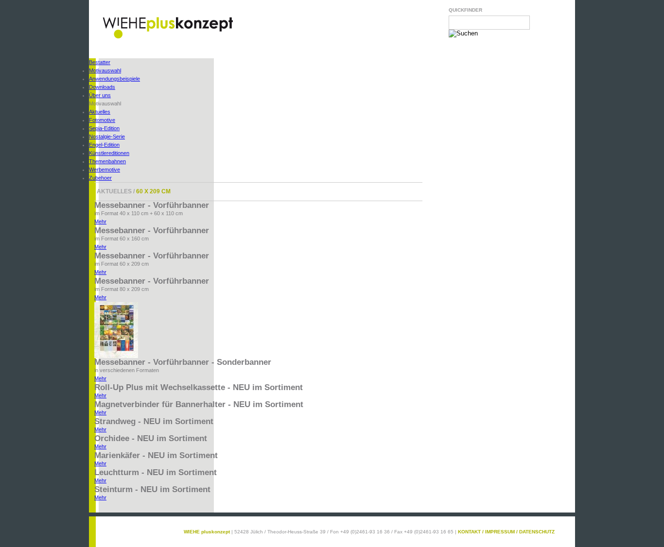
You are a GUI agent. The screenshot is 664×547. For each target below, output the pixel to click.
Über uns (100, 95)
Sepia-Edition (104, 128)
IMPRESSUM (500, 531)
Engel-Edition (104, 145)
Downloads (102, 87)
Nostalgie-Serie (107, 136)
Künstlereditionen (109, 153)
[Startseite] (168, 37)
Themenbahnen (107, 161)
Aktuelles (99, 112)
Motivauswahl (105, 70)
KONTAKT (469, 531)
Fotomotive (102, 120)
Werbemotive (104, 169)
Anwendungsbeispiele (114, 79)
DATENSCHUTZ (537, 531)
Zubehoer (100, 178)
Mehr (100, 221)
